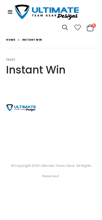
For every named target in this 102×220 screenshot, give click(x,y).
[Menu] (10, 12)
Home (10, 40)
